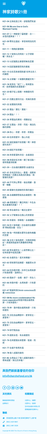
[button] (4, 3)
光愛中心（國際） (31, 400)
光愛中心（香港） (31, 403)
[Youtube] (21, 388)
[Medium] (13, 388)
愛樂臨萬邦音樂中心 (31, 409)
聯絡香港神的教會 (9, 400)
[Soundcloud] (17, 388)
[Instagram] (9, 388)
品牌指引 (6, 403)
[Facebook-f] (4, 388)
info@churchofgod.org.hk (17, 375)
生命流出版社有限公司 (32, 406)
